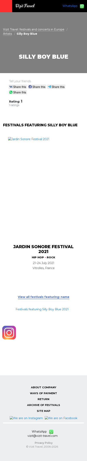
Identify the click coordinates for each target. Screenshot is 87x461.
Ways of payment (43, 393)
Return (43, 399)
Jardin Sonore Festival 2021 (43, 249)
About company (43, 387)
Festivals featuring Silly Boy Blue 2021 (42, 309)
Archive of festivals (43, 405)
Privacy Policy (44, 442)
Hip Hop (38, 257)
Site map (43, 410)
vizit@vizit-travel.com (43, 436)
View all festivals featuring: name (43, 297)
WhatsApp (71, 6)
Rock (51, 257)
